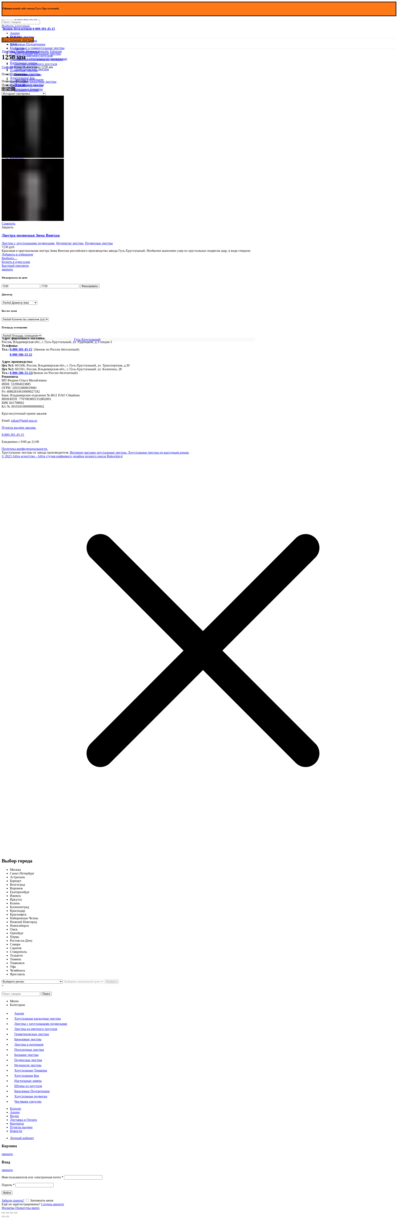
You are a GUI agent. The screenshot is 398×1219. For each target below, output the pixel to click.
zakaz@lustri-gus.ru (24, 420)
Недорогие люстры (69, 243)
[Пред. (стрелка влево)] (3, 1216)
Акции (15, 33)
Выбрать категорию (16, 26)
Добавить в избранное (17, 254)
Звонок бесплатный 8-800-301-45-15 (28, 28)
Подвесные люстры (99, 243)
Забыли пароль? (13, 1200)
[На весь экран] (11, 1212)
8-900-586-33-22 (21, 354)
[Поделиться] (7, 1212)
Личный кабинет (22, 1138)
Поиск (46, 993)
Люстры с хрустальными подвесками (28, 243)
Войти (7, 1192)
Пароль (8, 1185)
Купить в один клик (16, 262)
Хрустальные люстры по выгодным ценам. (158, 452)
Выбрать (111, 981)
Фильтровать (90, 286)
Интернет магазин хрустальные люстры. (98, 452)
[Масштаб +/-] (15, 1212)
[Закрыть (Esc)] (3, 1212)
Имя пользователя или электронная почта (32, 1177)
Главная (7, 67)
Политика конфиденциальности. (25, 449)
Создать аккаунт (52, 1204)
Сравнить (8, 223)
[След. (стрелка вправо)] (7, 1216)
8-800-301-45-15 (21, 349)
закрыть (7, 269)
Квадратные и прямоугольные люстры (37, 48)
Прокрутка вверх (27, 1208)
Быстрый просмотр (15, 265)
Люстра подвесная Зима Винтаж (31, 235)
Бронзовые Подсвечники (27, 44)
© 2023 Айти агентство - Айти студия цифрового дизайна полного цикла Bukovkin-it (62, 456)
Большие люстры (22, 37)
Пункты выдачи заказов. (19, 427)
